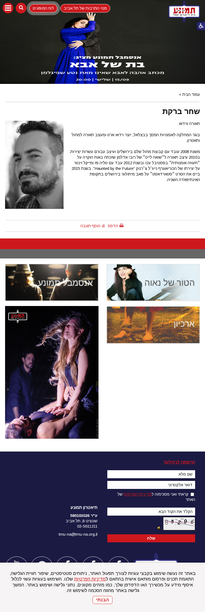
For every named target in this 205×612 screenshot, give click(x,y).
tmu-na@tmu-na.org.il (78, 534)
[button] (8, 8)
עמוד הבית (191, 94)
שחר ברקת (181, 111)
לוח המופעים (43, 8)
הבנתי (102, 599)
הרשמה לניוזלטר (179, 462)
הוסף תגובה (90, 225)
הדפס (113, 225)
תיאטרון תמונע (83, 507)
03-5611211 (87, 526)
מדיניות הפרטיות (90, 579)
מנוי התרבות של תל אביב (85, 8)
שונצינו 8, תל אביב (81, 521)
